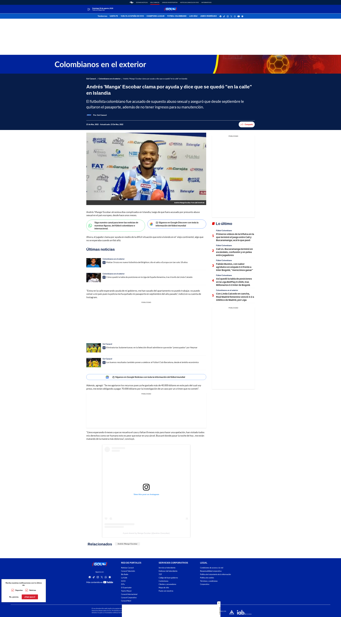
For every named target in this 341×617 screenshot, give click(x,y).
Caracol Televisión (128, 571)
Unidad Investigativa (170, 2)
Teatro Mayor (126, 591)
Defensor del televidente (168, 571)
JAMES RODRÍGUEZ (208, 16)
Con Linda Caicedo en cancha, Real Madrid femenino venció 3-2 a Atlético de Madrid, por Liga (235, 296)
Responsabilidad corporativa (211, 571)
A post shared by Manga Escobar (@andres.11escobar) (146, 533)
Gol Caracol (154, 2)
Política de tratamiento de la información (215, 574)
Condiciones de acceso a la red (211, 568)
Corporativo (204, 584)
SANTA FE (114, 16)
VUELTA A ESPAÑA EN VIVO (132, 16)
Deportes (19, 590)
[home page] (131, 2)
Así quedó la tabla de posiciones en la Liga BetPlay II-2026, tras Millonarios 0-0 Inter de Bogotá (234, 281)
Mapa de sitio (164, 587)
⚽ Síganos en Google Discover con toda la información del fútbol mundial (177, 224)
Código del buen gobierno (168, 578)
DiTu (123, 584)
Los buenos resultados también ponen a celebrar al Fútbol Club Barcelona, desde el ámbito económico (152, 362)
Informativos (206, 2)
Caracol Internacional (129, 594)
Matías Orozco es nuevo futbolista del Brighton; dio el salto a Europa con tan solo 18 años (147, 262)
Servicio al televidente (167, 568)
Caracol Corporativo (129, 597)
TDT (160, 574)
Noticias (32, 590)
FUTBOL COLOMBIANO (176, 16)
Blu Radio (124, 574)
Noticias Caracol (127, 568)
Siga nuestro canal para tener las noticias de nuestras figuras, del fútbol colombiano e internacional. (116, 225)
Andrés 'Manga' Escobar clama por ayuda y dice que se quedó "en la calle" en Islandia (155, 79)
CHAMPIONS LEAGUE (156, 16)
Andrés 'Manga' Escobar (127, 544)
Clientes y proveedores (167, 584)
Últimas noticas (142, 2)
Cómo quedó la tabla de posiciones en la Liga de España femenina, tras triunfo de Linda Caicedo (149, 277)
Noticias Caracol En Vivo (189, 2)
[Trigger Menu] (88, 9)
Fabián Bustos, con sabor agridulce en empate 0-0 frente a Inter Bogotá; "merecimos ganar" (234, 267)
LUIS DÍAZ (193, 16)
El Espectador (126, 587)
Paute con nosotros (166, 591)
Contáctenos (163, 581)
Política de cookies (207, 578)
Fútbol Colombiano (224, 230)
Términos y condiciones (209, 581)
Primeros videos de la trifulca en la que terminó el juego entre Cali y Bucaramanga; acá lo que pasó (235, 237)
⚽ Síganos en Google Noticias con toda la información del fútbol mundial (148, 377)
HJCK (123, 581)
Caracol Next (126, 601)
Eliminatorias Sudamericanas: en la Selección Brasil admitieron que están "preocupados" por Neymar (151, 347)
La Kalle (124, 578)
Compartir (249, 124)
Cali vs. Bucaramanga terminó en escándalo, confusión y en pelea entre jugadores (234, 252)
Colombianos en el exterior (110, 79)
